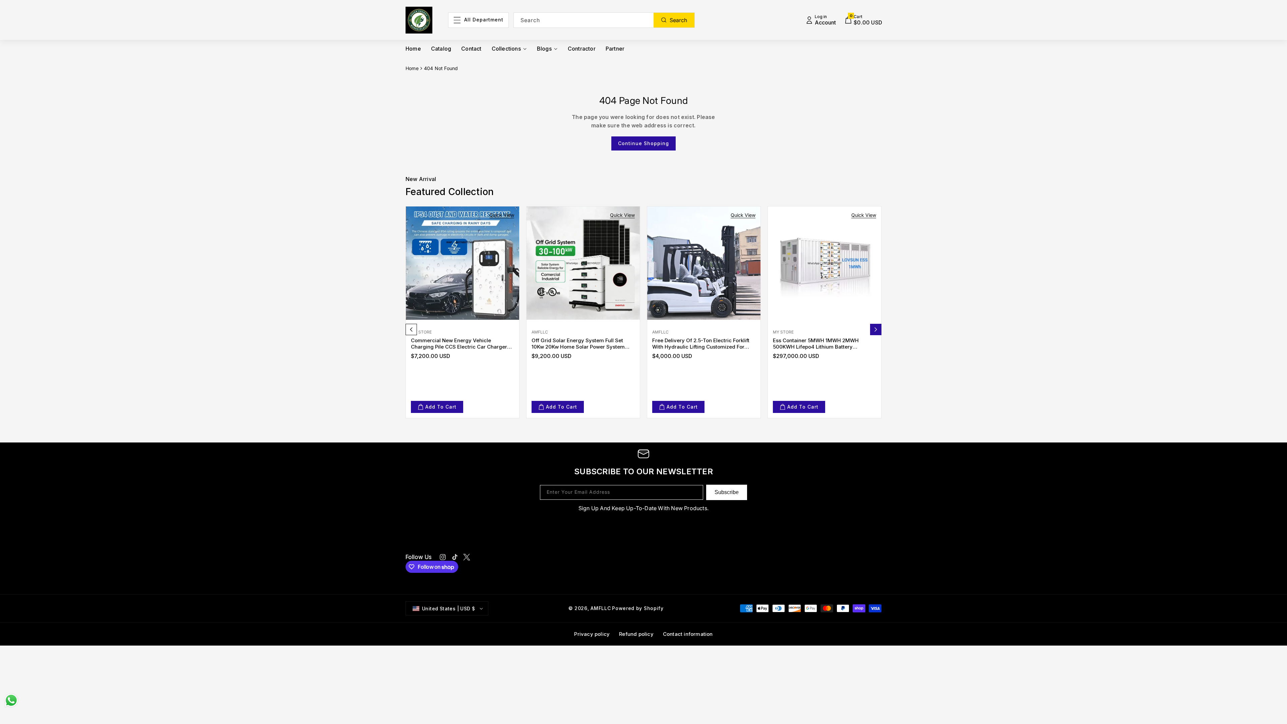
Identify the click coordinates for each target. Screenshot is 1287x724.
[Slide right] (875, 329)
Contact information (688, 634)
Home (412, 68)
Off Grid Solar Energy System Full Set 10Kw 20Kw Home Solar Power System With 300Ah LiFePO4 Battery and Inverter (582, 343)
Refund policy (636, 634)
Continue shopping (643, 143)
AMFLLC (601, 608)
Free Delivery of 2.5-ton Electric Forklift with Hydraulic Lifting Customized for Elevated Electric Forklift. (700, 343)
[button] (863, 20)
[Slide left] (411, 329)
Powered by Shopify (638, 608)
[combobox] (604, 20)
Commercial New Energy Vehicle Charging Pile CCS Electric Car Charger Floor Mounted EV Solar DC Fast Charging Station (462, 343)
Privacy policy (592, 634)
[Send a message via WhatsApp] (11, 700)
